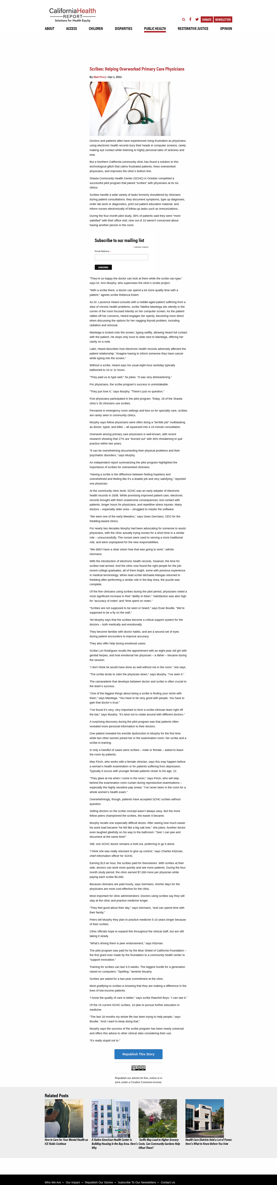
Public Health (155, 28)
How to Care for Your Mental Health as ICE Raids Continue (66, 1141)
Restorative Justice (193, 28)
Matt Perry (100, 77)
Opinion (226, 28)
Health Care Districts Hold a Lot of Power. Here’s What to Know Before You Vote (208, 1141)
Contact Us (168, 1182)
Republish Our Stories (99, 1182)
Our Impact (73, 1182)
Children (96, 28)
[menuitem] (49, 27)
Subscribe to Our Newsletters (137, 1182)
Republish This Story (138, 1054)
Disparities (123, 28)
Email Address (103, 251)
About (49, 28)
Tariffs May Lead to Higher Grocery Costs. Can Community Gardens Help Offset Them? (159, 1143)
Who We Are (53, 1182)
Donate (206, 19)
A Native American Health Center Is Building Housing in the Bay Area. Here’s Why (115, 1143)
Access (71, 28)
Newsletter (223, 19)
